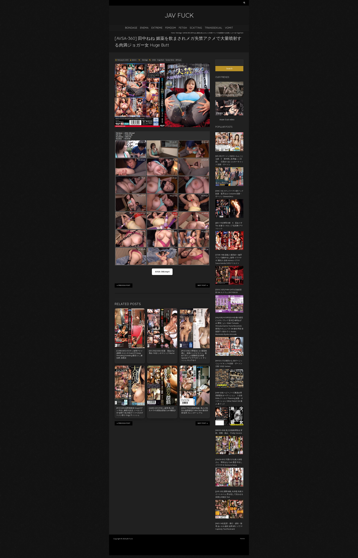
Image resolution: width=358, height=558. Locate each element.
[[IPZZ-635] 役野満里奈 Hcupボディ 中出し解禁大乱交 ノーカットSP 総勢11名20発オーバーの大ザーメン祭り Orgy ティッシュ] (130, 385)
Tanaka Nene (170, 60)
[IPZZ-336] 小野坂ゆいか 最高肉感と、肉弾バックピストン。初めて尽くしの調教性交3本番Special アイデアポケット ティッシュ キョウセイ (194, 355)
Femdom (170, 27)
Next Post (202, 285)
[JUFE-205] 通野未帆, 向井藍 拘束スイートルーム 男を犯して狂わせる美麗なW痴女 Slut (229, 494)
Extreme (156, 27)
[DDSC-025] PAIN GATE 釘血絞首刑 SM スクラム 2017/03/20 (228, 291)
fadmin (134, 60)
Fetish (183, 27)
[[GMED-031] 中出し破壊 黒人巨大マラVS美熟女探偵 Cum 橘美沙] (162, 385)
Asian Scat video (227, 119)
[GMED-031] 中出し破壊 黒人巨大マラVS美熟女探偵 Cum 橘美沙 (162, 409)
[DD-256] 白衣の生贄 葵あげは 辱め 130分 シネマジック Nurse (162, 351)
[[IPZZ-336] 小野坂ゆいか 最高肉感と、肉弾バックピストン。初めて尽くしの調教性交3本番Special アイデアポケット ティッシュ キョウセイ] (195, 328)
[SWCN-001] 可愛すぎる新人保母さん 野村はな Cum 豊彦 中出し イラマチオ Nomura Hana (228, 462)
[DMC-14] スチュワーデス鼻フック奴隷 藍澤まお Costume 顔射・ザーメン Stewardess (229, 194)
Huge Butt (160, 60)
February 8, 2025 (123, 60)
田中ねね (178, 60)
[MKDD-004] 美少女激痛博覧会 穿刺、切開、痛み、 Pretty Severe (228, 431)
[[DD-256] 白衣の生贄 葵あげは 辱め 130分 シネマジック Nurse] (162, 328)
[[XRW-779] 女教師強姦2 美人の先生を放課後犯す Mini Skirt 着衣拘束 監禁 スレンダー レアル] (195, 385)
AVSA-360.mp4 (162, 271)
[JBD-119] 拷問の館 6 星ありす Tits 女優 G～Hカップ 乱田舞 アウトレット (229, 226)
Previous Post (124, 285)
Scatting (196, 27)
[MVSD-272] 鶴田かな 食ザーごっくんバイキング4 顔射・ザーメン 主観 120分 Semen (228, 363)
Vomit (229, 27)
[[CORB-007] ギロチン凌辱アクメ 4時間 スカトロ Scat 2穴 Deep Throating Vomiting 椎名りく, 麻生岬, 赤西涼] (130, 328)
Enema (144, 27)
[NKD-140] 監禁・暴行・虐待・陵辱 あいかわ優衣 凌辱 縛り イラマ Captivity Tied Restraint (228, 526)
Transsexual (213, 27)
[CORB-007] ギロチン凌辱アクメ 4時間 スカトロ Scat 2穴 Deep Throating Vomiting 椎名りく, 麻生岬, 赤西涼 (130, 354)
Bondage (131, 27)
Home (173, 33)
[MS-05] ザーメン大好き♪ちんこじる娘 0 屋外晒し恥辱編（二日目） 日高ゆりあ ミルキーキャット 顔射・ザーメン (229, 160)
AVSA (154, 60)
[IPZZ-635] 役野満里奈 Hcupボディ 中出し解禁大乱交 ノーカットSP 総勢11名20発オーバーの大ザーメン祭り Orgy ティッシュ (129, 411)
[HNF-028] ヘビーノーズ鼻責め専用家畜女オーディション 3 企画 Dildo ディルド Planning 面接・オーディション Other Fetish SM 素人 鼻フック (229, 398)
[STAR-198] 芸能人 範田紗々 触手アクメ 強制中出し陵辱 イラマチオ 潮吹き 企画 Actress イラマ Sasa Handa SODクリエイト (228, 259)
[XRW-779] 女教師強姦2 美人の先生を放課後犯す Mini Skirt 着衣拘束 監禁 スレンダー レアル (194, 410)
